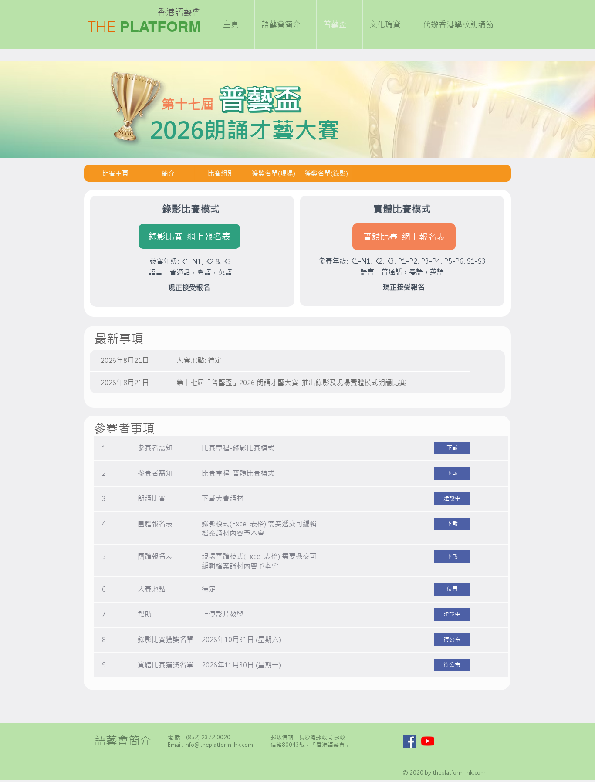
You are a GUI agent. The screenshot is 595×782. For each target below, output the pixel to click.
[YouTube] (427, 741)
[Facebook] (409, 741)
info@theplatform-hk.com (218, 744)
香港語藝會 (179, 12)
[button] (452, 498)
